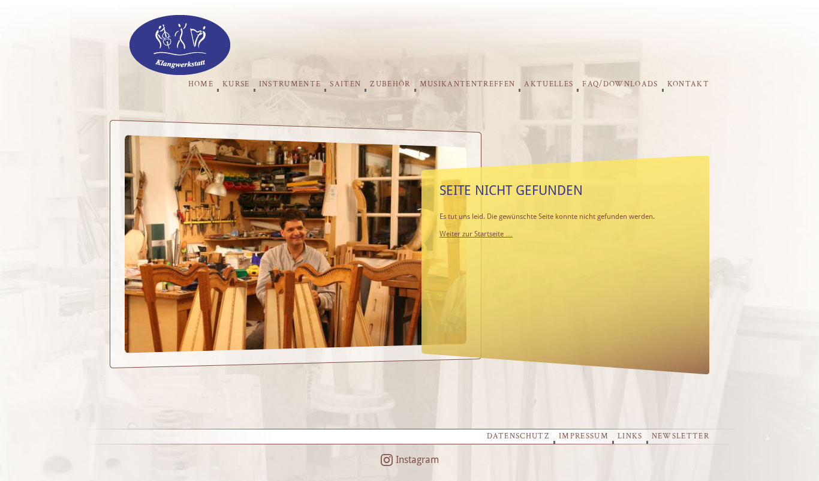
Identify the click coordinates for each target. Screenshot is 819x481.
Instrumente (290, 84)
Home (200, 84)
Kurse (236, 84)
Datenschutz (518, 436)
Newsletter (680, 436)
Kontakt (688, 84)
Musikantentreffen (468, 84)
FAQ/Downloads (620, 84)
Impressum (584, 436)
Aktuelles (548, 84)
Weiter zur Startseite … (476, 234)
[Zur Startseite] (180, 71)
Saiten (345, 84)
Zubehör (390, 84)
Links (630, 436)
